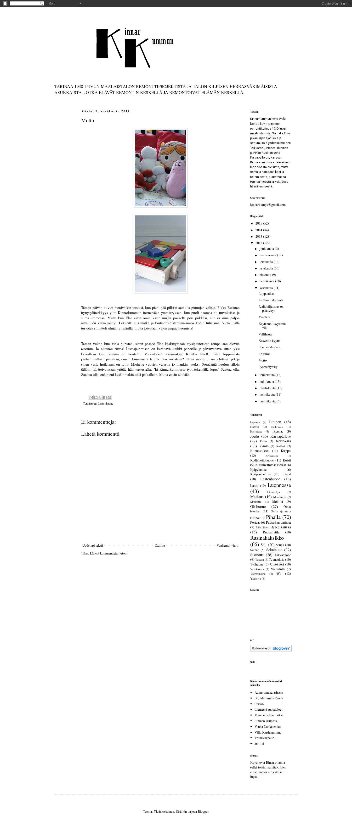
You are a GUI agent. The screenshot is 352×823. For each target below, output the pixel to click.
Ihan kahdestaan (269, 347)
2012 (259, 243)
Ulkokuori (277, 564)
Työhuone (256, 564)
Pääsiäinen (262, 527)
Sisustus (257, 554)
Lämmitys (273, 492)
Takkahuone (283, 555)
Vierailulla (278, 569)
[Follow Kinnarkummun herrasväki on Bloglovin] (271, 650)
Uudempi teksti (92, 545)
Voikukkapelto (264, 737)
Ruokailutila (271, 532)
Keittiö (264, 446)
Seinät (254, 550)
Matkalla (255, 502)
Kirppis (286, 450)
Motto (263, 360)
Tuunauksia (276, 559)
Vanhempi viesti (227, 545)
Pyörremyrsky (268, 366)
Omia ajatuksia (281, 511)
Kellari (280, 446)
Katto (263, 441)
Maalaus (257, 496)
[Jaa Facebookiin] (104, 397)
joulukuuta (267, 248)
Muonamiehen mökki (269, 715)
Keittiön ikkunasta (271, 300)
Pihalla (273, 516)
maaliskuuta (268, 388)
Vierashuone (258, 574)
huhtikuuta (267, 381)
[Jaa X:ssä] (100, 397)
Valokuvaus (257, 569)
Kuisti (287, 460)
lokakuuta (267, 261)
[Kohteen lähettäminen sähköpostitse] (91, 397)
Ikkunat (278, 431)
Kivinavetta (272, 455)
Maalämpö (279, 497)
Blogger (203, 811)
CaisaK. (260, 704)
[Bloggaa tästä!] (95, 397)
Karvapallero (280, 436)
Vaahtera (264, 317)
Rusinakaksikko (267, 537)
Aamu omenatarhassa (269, 692)
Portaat (255, 522)
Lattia (254, 485)
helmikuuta (268, 394)
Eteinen (275, 421)
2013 (259, 236)
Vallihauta (265, 334)
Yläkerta (255, 578)
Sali (264, 544)
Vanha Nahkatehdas (268, 726)
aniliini (259, 743)
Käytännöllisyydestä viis (272, 325)
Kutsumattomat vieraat (270, 464)
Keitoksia (283, 441)
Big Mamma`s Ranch (269, 698)
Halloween (277, 426)
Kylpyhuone (258, 469)
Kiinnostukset (259, 450)
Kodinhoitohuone (262, 460)
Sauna (280, 545)
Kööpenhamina (260, 474)
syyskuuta (267, 268)
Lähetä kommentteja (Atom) (109, 553)
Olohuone (258, 506)
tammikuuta (268, 401)
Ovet (258, 518)
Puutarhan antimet (278, 522)
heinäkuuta (267, 281)
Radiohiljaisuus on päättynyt (271, 308)
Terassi (259, 560)
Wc (279, 573)
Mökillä (277, 501)
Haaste (254, 427)
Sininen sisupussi (266, 721)
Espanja (255, 422)
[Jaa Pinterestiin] (109, 397)
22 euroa (264, 353)
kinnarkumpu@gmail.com (268, 204)
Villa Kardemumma (268, 732)
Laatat (287, 474)
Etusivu (160, 545)
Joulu (254, 436)
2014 (259, 230)
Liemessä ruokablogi (269, 709)
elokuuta (266, 274)
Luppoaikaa (266, 293)
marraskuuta (268, 255)
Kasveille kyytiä (269, 340)
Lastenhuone (105, 403)
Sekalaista (274, 549)
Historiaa (256, 431)
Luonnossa (279, 484)
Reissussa (283, 527)
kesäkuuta (267, 287)
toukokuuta (268, 375)
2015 (259, 223)
